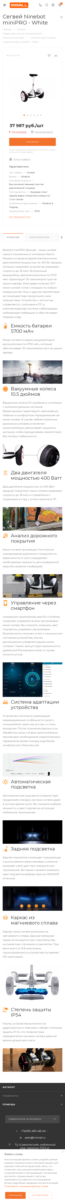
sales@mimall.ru (35, 1137)
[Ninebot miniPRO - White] (33, 87)
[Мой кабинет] (53, 5)
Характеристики (39, 237)
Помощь (9, 1104)
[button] (24, 115)
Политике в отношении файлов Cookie (26, 1186)
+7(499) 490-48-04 (33, 1131)
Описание (13, 237)
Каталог (9, 1087)
